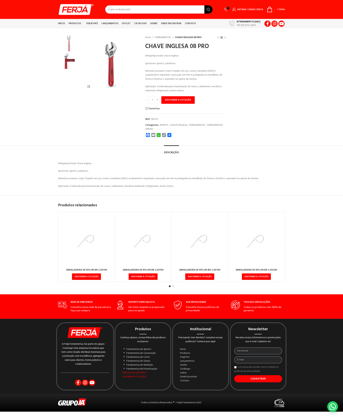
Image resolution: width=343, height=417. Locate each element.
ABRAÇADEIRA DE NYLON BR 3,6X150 (199, 270)
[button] (86, 276)
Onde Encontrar (188, 377)
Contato (184, 381)
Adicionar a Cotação (178, 100)
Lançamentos (187, 361)
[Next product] (225, 37)
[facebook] (267, 24)
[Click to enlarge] (88, 86)
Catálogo (185, 369)
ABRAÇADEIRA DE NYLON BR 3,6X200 (256, 270)
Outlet (183, 365)
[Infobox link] (244, 23)
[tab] (171, 150)
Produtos (185, 353)
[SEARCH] (208, 9)
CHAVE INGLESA (178, 125)
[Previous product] (218, 37)
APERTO (164, 125)
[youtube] (281, 24)
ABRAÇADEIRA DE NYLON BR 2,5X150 (143, 270)
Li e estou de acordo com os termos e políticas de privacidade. (256, 369)
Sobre (183, 373)
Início (148, 37)
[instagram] (274, 24)
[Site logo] (76, 10)
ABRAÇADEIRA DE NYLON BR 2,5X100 (86, 270)
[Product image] (86, 240)
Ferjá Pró (185, 357)
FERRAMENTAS (163, 37)
